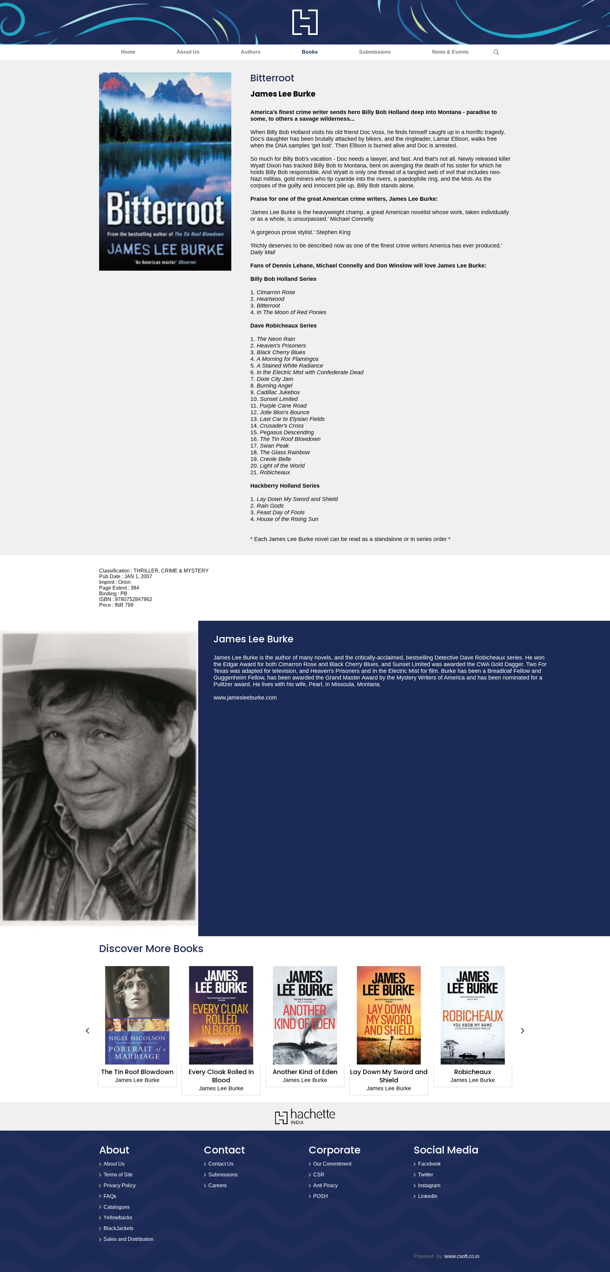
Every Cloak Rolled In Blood (137, 1076)
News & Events (450, 52)
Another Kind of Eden (221, 1072)
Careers (217, 1185)
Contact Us (221, 1164)
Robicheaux (388, 1072)
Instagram (429, 1185)
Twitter (425, 1174)
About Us (188, 52)
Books (310, 52)
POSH (320, 1196)
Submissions (375, 52)
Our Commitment (332, 1164)
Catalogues (117, 1207)
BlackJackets (118, 1228)
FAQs (110, 1196)
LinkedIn (427, 1196)
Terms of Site (118, 1174)
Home (128, 52)
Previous (87, 1030)
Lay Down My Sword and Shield (305, 1076)
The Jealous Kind (473, 1072)
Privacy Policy (120, 1185)
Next (522, 1030)
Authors (251, 52)
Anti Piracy (325, 1185)
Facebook (429, 1164)
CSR (318, 1174)
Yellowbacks (118, 1217)
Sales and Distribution (128, 1239)
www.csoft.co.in (461, 1256)
